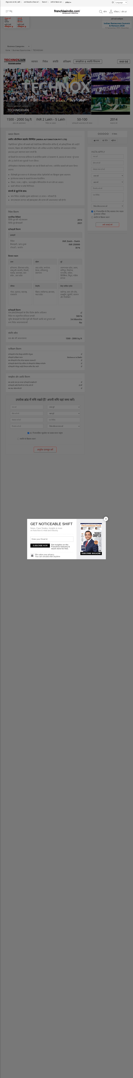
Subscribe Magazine (91, 553)
